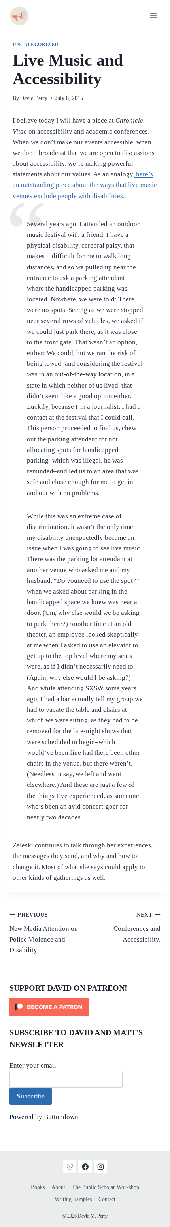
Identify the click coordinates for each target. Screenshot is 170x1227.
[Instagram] (100, 1166)
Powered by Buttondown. (44, 1117)
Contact (106, 1199)
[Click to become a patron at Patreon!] (85, 1007)
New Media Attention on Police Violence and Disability (43, 933)
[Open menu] (153, 15)
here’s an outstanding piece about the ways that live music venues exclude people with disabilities (85, 184)
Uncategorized (36, 44)
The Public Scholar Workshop (105, 1187)
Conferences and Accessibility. (137, 927)
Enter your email (32, 1065)
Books (38, 1187)
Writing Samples (73, 1199)
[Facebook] (85, 1166)
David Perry (33, 98)
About (58, 1187)
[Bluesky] (69, 1166)
